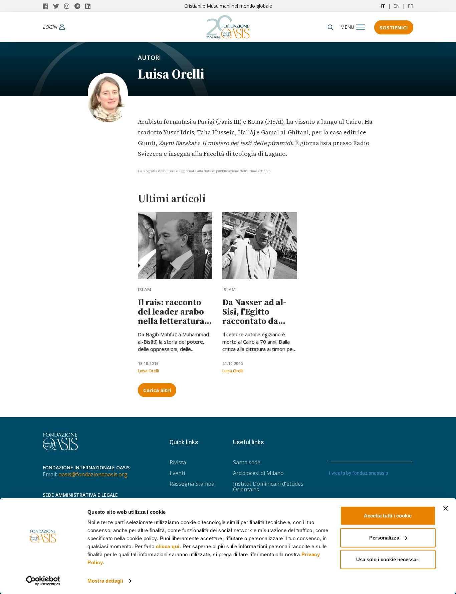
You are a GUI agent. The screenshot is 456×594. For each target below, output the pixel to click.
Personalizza (384, 537)
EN (396, 6)
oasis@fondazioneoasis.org (93, 474)
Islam (144, 289)
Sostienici (394, 27)
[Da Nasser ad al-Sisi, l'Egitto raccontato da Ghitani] (259, 245)
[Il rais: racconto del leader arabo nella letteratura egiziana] (175, 245)
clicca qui (168, 546)
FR (410, 6)
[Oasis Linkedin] (89, 6)
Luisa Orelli (148, 371)
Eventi (177, 473)
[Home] (228, 25)
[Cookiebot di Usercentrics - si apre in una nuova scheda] (43, 581)
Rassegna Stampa (192, 483)
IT (383, 6)
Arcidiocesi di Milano (258, 473)
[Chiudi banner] (445, 508)
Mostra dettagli (105, 581)
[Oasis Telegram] (79, 6)
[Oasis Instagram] (69, 6)
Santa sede (246, 462)
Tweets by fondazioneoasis (358, 473)
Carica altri (157, 390)
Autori (149, 57)
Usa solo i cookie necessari (388, 559)
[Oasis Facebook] (48, 6)
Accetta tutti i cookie (388, 515)
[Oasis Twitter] (58, 6)
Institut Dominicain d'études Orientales (268, 486)
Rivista (178, 462)
